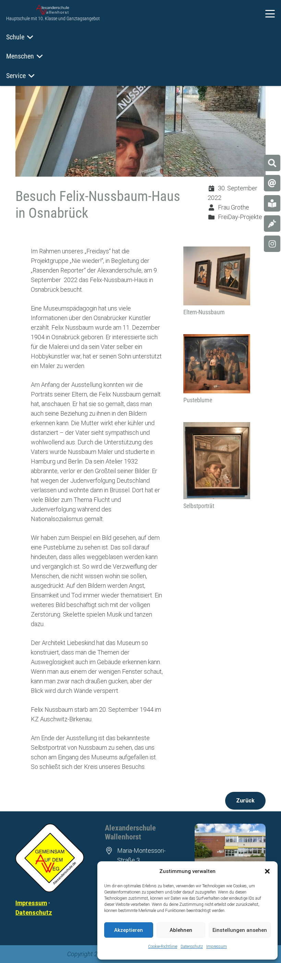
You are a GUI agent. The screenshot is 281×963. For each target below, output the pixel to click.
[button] (267, 871)
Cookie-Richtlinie (162, 946)
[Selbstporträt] (216, 460)
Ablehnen (181, 930)
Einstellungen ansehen (239, 930)
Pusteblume (197, 400)
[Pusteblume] (216, 363)
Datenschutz (192, 946)
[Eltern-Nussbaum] (216, 275)
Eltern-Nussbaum (204, 312)
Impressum (216, 946)
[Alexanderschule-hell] (53, 10)
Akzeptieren (128, 930)
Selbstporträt (198, 505)
